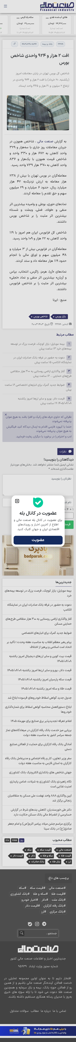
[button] (17, 501)
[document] (38, 521)
